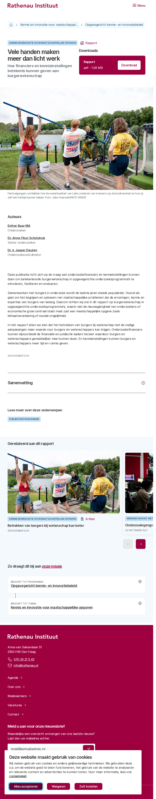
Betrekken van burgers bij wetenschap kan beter (46, 524)
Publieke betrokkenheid (24, 419)
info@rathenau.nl (26, 665)
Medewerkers (17, 696)
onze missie (52, 565)
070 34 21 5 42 (24, 659)
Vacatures (15, 705)
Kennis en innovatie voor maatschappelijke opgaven (42, 42)
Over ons (14, 687)
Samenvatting (20, 382)
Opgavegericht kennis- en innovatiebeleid (114, 25)
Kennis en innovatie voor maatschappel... (49, 25)
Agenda (13, 678)
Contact (13, 714)
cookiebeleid (17, 776)
